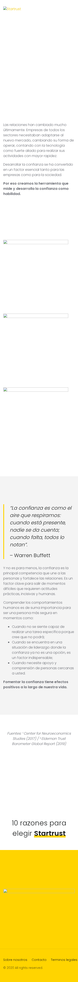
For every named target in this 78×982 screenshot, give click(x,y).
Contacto (39, 960)
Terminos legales (64, 960)
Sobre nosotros (15, 960)
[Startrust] (12, 9)
